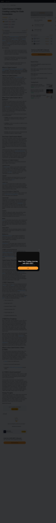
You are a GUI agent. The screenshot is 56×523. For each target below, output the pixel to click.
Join (28, 268)
